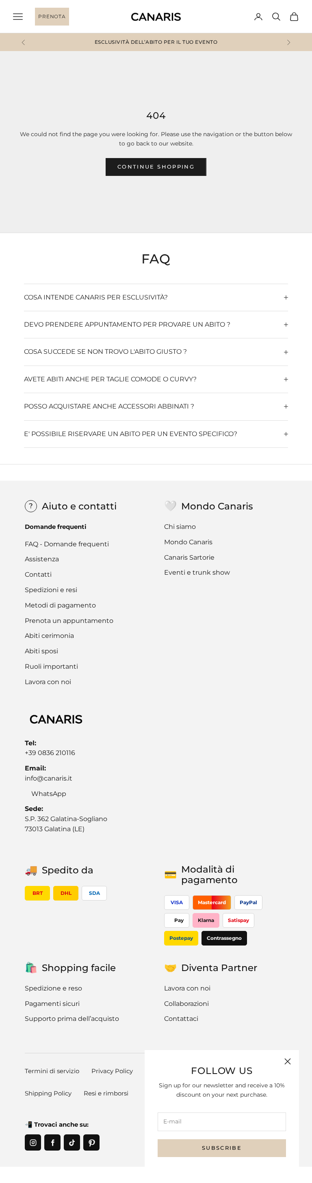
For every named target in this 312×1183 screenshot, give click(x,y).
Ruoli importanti (51, 666)
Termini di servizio (52, 1071)
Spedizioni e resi (51, 590)
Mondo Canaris (188, 542)
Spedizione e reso (53, 988)
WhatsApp (48, 794)
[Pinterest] (91, 1142)
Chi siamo (180, 527)
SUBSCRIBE (222, 1147)
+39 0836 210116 (50, 753)
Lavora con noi (48, 682)
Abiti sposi (41, 651)
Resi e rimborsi (106, 1093)
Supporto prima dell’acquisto (72, 1019)
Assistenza (42, 559)
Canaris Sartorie (189, 557)
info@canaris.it (48, 778)
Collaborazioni (186, 1004)
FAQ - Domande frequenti (67, 544)
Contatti (38, 574)
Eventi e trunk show (197, 572)
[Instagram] (33, 1142)
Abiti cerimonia (49, 636)
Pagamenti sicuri (52, 1004)
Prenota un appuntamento (69, 621)
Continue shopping (156, 166)
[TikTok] (72, 1142)
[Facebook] (52, 1142)
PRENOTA (51, 16)
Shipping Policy (48, 1093)
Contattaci (181, 1019)
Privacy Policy (112, 1071)
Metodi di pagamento (60, 605)
